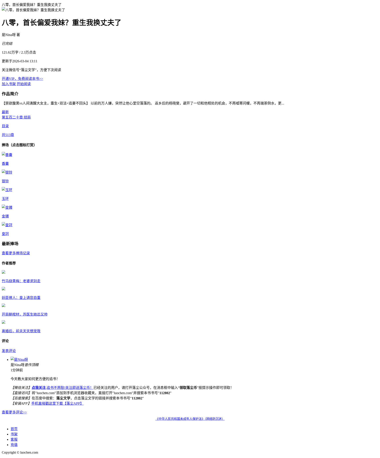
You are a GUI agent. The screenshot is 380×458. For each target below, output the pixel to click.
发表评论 (9, 351)
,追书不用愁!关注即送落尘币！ (62, 388)
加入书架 (9, 84)
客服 (14, 439)
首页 (14, 429)
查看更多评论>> (14, 412)
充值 (14, 445)
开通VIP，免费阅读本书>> (22, 79)
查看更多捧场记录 (16, 253)
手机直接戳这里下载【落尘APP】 (57, 403)
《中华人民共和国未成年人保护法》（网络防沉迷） (190, 418)
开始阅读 (24, 84)
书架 (14, 434)
